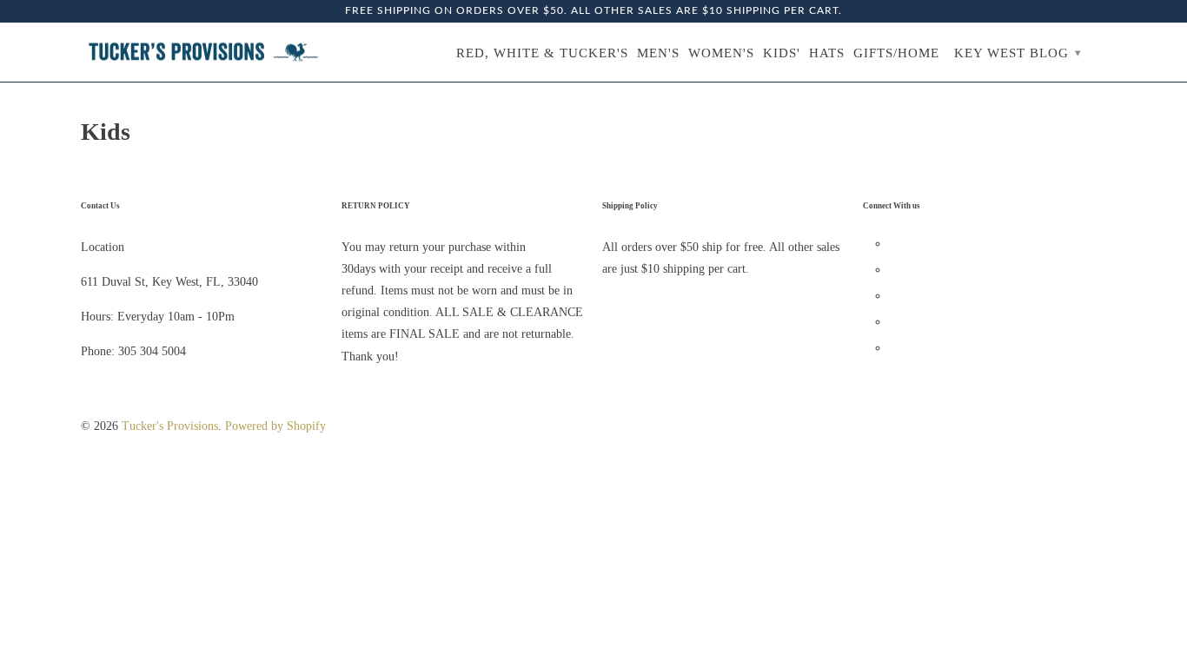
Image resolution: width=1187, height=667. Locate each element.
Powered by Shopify (275, 426)
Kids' (781, 53)
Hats (827, 53)
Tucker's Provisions (170, 426)
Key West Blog (1018, 53)
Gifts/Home (896, 53)
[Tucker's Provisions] (202, 52)
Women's (721, 53)
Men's (658, 53)
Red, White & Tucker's (542, 53)
